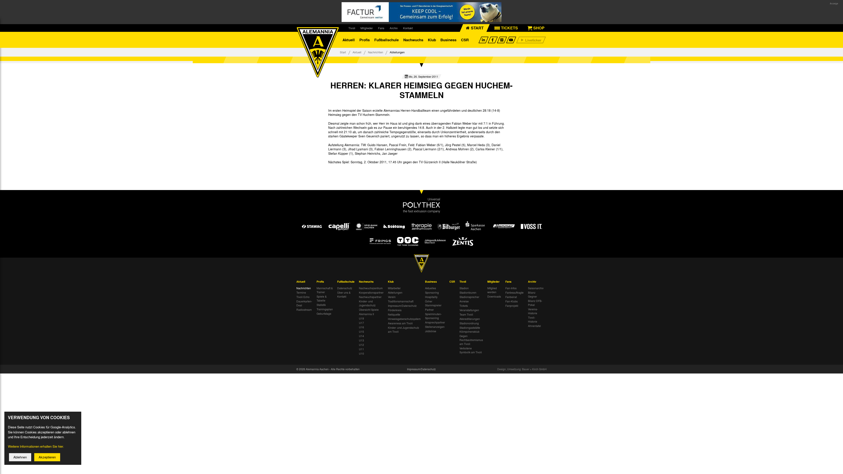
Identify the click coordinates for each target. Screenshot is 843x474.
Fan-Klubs (511, 301)
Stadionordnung (469, 323)
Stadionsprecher (469, 297)
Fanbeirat (511, 297)
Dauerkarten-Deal (304, 303)
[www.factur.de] (421, 12)
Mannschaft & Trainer (325, 290)
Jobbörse (430, 331)
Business (448, 40)
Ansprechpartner (435, 322)
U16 (361, 327)
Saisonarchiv (536, 288)
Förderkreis (395, 310)
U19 (361, 318)
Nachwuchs (413, 40)
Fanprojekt (511, 306)
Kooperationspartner (371, 292)
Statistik (321, 305)
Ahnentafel (534, 326)
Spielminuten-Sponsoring (433, 316)
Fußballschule (386, 40)
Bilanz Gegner (532, 294)
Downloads (494, 296)
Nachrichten (375, 52)
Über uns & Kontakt (344, 294)
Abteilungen (395, 292)
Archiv (394, 28)
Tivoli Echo (303, 297)
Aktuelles (430, 288)
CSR (465, 40)
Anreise (464, 301)
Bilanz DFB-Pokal (535, 303)
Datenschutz (344, 288)
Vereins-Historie (533, 311)
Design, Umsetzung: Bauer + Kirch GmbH (522, 369)
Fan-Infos (511, 288)
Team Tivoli (466, 314)
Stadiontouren (467, 292)
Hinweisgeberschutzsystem (404, 319)
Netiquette (394, 314)
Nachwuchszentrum (371, 288)
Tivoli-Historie (532, 319)
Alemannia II (366, 314)
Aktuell (348, 40)
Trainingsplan (325, 309)
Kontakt (408, 28)
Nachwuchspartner (370, 297)
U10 (361, 354)
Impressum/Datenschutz (402, 306)
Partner (429, 310)
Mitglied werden (492, 290)
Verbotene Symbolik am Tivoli (470, 350)
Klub (432, 40)
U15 (361, 332)
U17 (361, 323)
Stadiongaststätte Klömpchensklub (469, 330)
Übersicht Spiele (369, 310)
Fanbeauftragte (514, 292)
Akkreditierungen (469, 319)
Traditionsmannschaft (400, 301)
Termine (301, 292)
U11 (361, 349)
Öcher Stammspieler (433, 303)
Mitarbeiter (394, 288)
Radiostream (304, 310)
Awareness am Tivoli (400, 323)
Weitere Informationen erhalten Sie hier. (36, 446)
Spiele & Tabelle (322, 298)
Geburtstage (324, 314)
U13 (361, 340)
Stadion (464, 288)
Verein (392, 297)
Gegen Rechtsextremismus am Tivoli (471, 340)
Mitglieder (366, 28)
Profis (364, 40)
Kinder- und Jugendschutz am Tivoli (403, 330)
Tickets (463, 306)
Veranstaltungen (469, 310)
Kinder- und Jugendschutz (367, 303)
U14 (361, 336)
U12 (361, 345)
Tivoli (351, 28)
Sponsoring (432, 292)
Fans (381, 28)
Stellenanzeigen (435, 327)
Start (343, 52)
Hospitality (431, 297)
